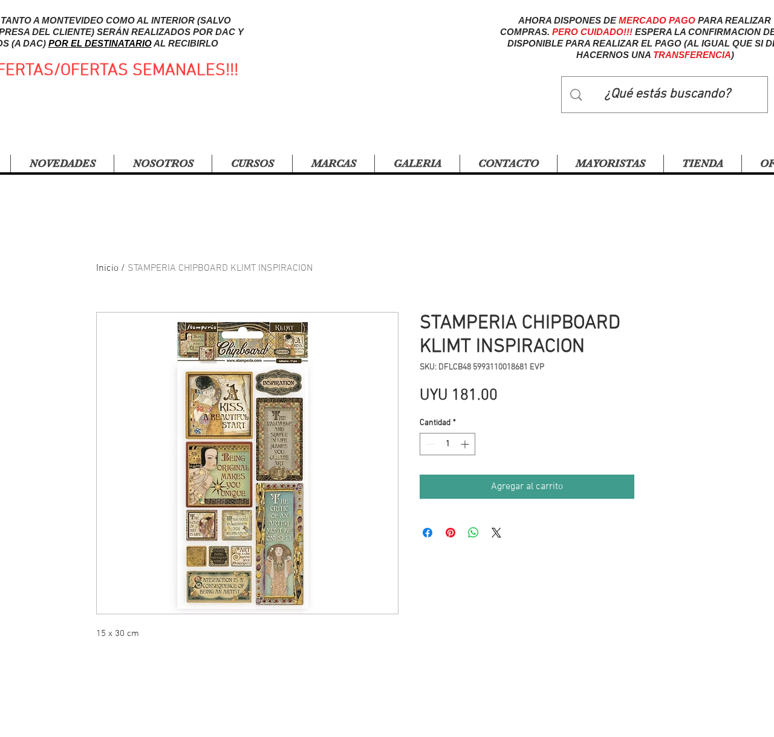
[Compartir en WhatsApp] (473, 532)
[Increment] (465, 444)
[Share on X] (496, 532)
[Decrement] (429, 444)
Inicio (107, 268)
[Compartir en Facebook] (427, 532)
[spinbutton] (447, 444)
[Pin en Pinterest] (450, 532)
